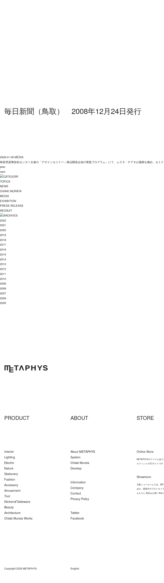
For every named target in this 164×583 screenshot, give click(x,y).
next (2, 172)
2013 (3, 264)
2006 (3, 298)
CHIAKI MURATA (11, 191)
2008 (3, 288)
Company (76, 488)
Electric (9, 462)
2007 (3, 293)
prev (2, 167)
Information (78, 482)
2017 (3, 244)
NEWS (4, 186)
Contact (75, 493)
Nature (8, 468)
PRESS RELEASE (11, 206)
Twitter (74, 513)
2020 (3, 230)
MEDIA (4, 196)
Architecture (12, 513)
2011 (3, 274)
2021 (3, 225)
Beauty (9, 507)
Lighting (9, 457)
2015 (3, 254)
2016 (3, 249)
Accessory (11, 485)
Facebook (77, 518)
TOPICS (5, 181)
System (75, 457)
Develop (76, 468)
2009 (3, 283)
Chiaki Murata (79, 462)
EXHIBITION (8, 201)
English (74, 568)
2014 (3, 259)
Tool (7, 496)
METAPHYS (26, 368)
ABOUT (79, 417)
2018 (3, 240)
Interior (9, 451)
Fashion (9, 479)
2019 (3, 235)
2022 (3, 220)
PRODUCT (16, 417)
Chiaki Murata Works (18, 518)
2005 (3, 303)
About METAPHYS (82, 451)
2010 (3, 279)
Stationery (11, 474)
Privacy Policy (79, 499)
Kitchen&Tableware (17, 501)
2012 (3, 269)
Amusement (12, 490)
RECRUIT (6, 210)
